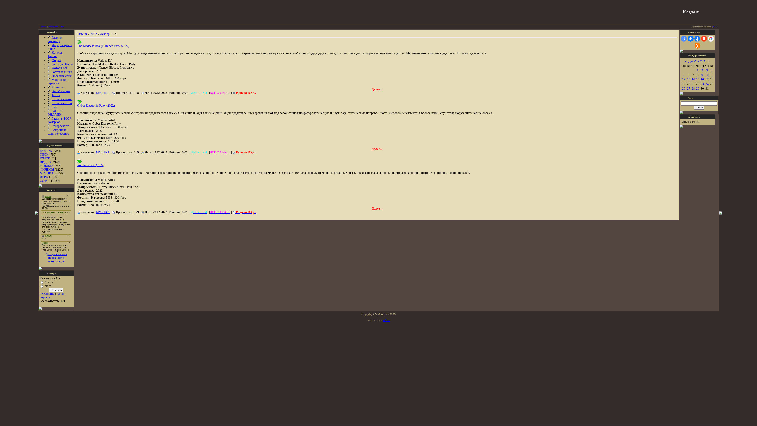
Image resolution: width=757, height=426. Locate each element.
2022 (93, 34)
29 (697, 88)
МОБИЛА (47, 165)
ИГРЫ (44, 177)
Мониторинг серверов (58, 81)
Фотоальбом (60, 68)
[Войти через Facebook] (697, 39)
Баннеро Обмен (62, 64)
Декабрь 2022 (697, 61)
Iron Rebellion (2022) (90, 165)
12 (683, 79)
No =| (48, 286)
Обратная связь (62, 76)
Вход (62, 27)
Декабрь (105, 34)
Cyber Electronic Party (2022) (96, 105)
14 (693, 79)
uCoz (386, 320)
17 (707, 79)
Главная (43, 27)
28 (693, 88)
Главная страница (55, 39)
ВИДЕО (45, 162)
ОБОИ (44, 154)
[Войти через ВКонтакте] (691, 39)
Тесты (56, 95)
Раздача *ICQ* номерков (59, 120)
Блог (55, 107)
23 (702, 84)
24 (707, 84)
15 (697, 79)
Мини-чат (58, 87)
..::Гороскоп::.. (61, 126)
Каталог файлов (55, 54)
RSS (715, 27)
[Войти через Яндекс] (704, 39)
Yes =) (49, 282)
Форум (56, 60)
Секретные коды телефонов (58, 131)
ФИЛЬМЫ (47, 169)
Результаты (47, 293)
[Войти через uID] (684, 39)
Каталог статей (62, 103)
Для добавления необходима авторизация (56, 257)
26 (683, 88)
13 (688, 79)
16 (702, 79)
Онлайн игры (61, 91)
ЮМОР (45, 158)
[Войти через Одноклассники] (697, 46)
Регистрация (53, 27)
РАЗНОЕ (46, 150)
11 (711, 75)
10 (707, 75)
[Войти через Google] (711, 39)
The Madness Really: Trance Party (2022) (103, 46)
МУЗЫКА (47, 173)
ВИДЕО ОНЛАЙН (55, 112)
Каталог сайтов (62, 99)
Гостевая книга (62, 72)
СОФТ (44, 180)
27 (688, 88)
